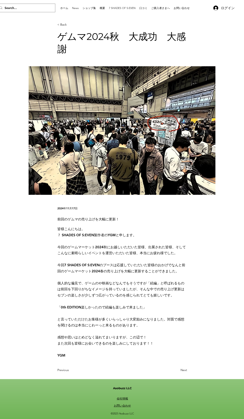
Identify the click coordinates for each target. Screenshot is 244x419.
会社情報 (122, 398)
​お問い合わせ (122, 405)
